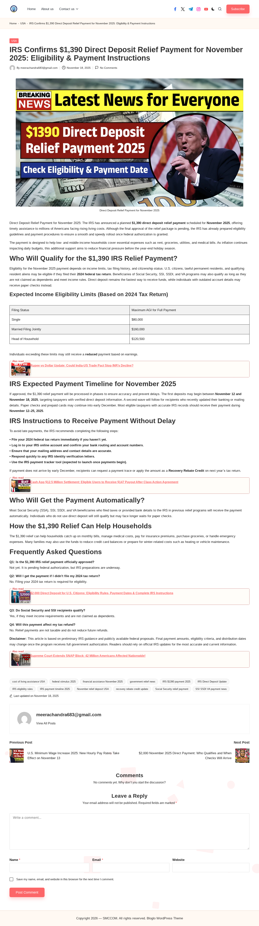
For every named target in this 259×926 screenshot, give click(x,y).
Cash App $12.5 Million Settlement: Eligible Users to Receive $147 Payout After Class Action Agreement (104, 482)
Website (178, 860)
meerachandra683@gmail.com (68, 714)
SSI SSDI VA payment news (211, 689)
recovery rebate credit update (132, 689)
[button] (238, 9)
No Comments (108, 67)
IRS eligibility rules (22, 689)
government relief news (142, 681)
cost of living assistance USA (28, 681)
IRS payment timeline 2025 (55, 689)
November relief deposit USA (93, 689)
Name (14, 860)
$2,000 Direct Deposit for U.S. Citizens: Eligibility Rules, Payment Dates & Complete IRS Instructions (101, 593)
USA (23, 23)
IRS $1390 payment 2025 (176, 681)
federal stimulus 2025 (64, 681)
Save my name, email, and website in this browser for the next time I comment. (65, 879)
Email (97, 860)
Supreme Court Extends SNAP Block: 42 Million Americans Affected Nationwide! (87, 655)
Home (13, 23)
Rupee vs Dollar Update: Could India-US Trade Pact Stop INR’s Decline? (81, 365)
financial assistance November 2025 (103, 681)
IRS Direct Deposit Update (212, 681)
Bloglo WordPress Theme (165, 918)
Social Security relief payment (171, 689)
